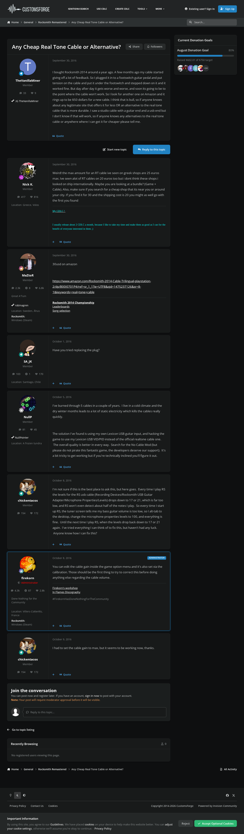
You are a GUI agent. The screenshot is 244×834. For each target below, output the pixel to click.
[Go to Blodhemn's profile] (196, 68)
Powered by (217, 806)
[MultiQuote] (53, 242)
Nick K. (28, 184)
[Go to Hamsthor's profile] (181, 68)
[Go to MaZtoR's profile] (28, 261)
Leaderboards (61, 306)
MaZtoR (28, 275)
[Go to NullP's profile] (28, 403)
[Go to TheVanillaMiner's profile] (28, 67)
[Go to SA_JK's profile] (28, 348)
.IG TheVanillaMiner (27, 101)
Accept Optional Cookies (217, 823)
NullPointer (22, 437)
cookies (89, 824)
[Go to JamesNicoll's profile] (186, 68)
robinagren (21, 305)
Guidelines (56, 824)
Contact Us (37, 806)
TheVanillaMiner (28, 80)
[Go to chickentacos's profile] (28, 487)
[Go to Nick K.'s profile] (28, 170)
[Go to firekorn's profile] (28, 564)
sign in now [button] (92, 695)
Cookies (53, 806)
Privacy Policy (18, 806)
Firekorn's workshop (65, 588)
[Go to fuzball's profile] (191, 68)
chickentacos (28, 500)
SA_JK (28, 361)
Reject (186, 823)
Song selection (61, 310)
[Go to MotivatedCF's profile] (201, 68)
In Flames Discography (66, 592)
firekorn (27, 578)
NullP (28, 417)
